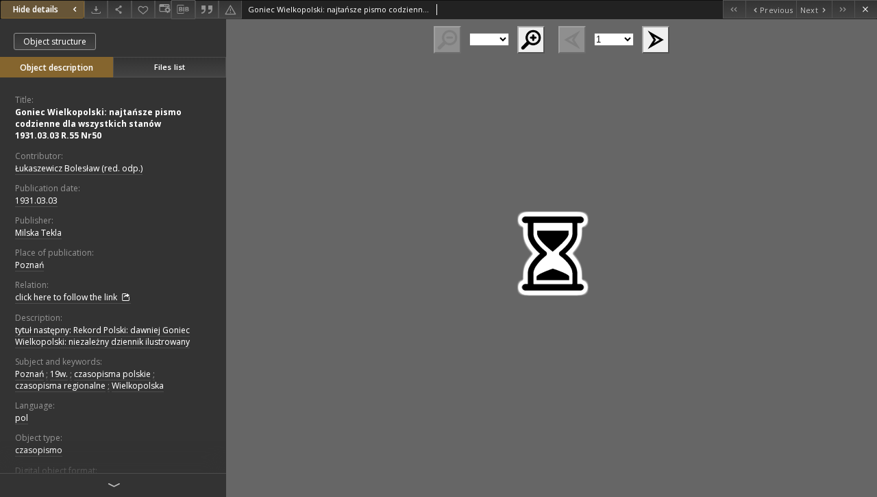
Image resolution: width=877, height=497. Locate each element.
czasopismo (38, 450)
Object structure (54, 41)
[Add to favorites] (143, 9)
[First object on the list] (734, 9)
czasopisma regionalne (60, 385)
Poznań (29, 265)
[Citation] (207, 9)
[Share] (119, 9)
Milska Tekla (38, 233)
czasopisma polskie (112, 374)
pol (21, 418)
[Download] (96, 9)
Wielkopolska (138, 385)
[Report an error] (230, 9)
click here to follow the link (67, 297)
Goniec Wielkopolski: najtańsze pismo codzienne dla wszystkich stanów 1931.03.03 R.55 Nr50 (98, 123)
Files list (169, 67)
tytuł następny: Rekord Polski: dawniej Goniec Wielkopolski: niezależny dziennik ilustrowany (102, 336)
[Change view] (163, 9)
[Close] (865, 9)
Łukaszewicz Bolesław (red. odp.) (79, 168)
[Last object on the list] (843, 9)
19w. (59, 374)
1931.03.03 (36, 200)
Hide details (35, 9)
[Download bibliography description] (183, 9)
